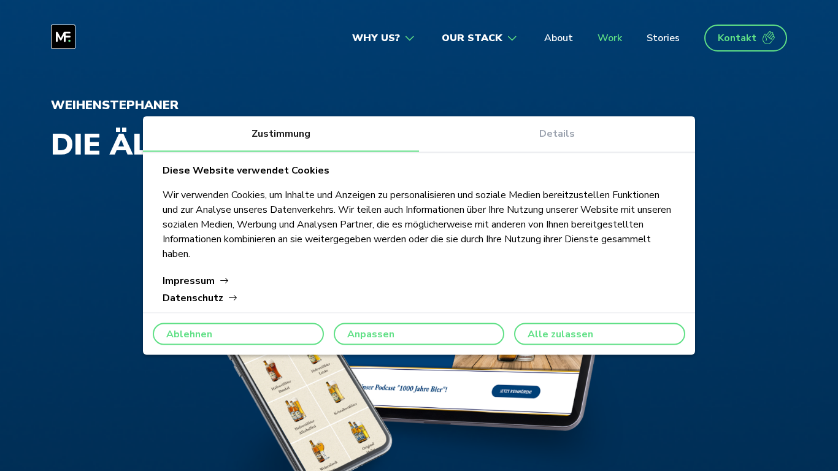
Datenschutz (193, 298)
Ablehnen (189, 334)
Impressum (189, 281)
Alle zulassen (560, 334)
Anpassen (370, 334)
